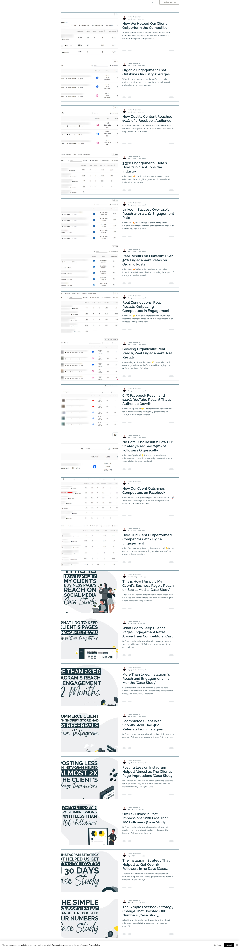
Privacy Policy (94, 945)
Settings (217, 945)
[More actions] (173, 17)
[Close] (237, 945)
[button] (153, 2)
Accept (229, 945)
